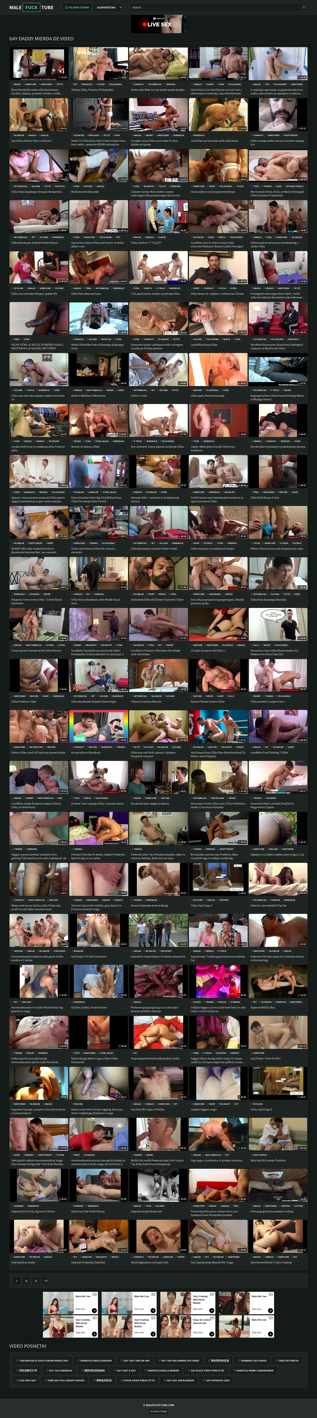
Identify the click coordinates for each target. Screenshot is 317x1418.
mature (88, 186)
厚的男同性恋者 (220, 1360)
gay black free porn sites (207, 1370)
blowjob (19, 135)
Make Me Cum (83, 1296)
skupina (170, 84)
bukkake (18, 1206)
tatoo (162, 186)
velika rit (229, 492)
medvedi (285, 441)
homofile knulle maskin (96, 1360)
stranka (235, 1002)
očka (221, 84)
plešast (208, 543)
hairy (212, 186)
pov (267, 84)
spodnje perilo (294, 186)
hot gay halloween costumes (180, 1360)
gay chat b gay (126, 1370)
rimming (232, 543)
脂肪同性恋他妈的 (94, 1370)
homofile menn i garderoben (254, 1370)
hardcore (30, 84)
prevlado (94, 135)
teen (256, 186)
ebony (287, 390)
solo (256, 645)
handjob (93, 492)
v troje (161, 288)
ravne (17, 84)
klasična (221, 1053)
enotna (212, 747)
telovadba (212, 339)
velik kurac (115, 84)
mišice (222, 237)
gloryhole (212, 390)
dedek (77, 441)
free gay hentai (288, 1360)
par (60, 798)
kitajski (18, 288)
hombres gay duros (254, 1360)
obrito (148, 288)
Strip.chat (80, 1309)
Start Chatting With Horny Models (83, 1323)
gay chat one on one (136, 1360)
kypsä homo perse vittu (139, 1380)
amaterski (46, 84)
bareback (179, 135)
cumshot (139, 84)
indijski (273, 849)
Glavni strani (79, 7)
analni (257, 84)
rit (75, 84)
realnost (87, 84)
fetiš (60, 84)
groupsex (59, 951)
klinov (197, 1002)
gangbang (215, 594)
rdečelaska (217, 798)
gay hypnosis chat (218, 1380)
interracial (155, 84)
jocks (240, 186)
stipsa (101, 84)
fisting (299, 1206)
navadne (78, 951)
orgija (44, 135)
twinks (267, 186)
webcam (198, 645)
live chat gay (27, 1380)
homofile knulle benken (163, 1370)
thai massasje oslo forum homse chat (44, 1360)
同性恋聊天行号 (28, 1370)
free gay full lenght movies (66, 1380)
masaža (43, 492)
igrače (210, 84)
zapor (181, 1257)
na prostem (36, 747)
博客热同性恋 (104, 1380)
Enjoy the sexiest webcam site (202, 1321)
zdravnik (175, 186)
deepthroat (291, 135)
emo (236, 1206)
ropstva (60, 186)
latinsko (34, 594)
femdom (275, 900)
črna (88, 288)
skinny (149, 135)
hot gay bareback (60, 1370)
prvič (77, 1155)
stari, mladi (102, 441)
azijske (36, 186)
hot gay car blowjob (180, 1380)
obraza (198, 84)
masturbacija (94, 390)
